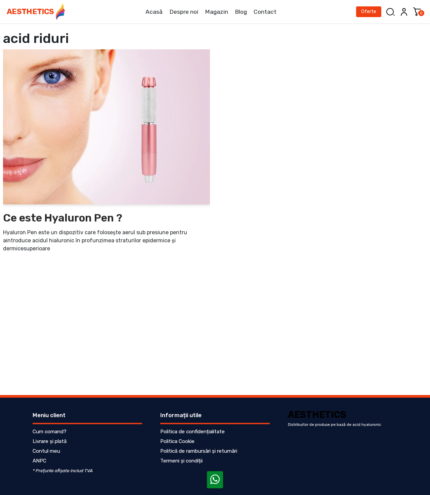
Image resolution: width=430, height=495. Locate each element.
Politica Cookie (177, 441)
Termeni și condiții (181, 461)
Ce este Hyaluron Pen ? (62, 217)
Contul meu (46, 451)
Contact (265, 11)
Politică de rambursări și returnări (198, 451)
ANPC (39, 461)
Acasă (154, 11)
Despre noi (183, 11)
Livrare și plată (50, 441)
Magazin (216, 11)
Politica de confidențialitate (192, 432)
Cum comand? (50, 432)
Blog (241, 11)
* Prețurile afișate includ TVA (63, 470)
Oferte (368, 11)
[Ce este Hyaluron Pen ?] (106, 126)
